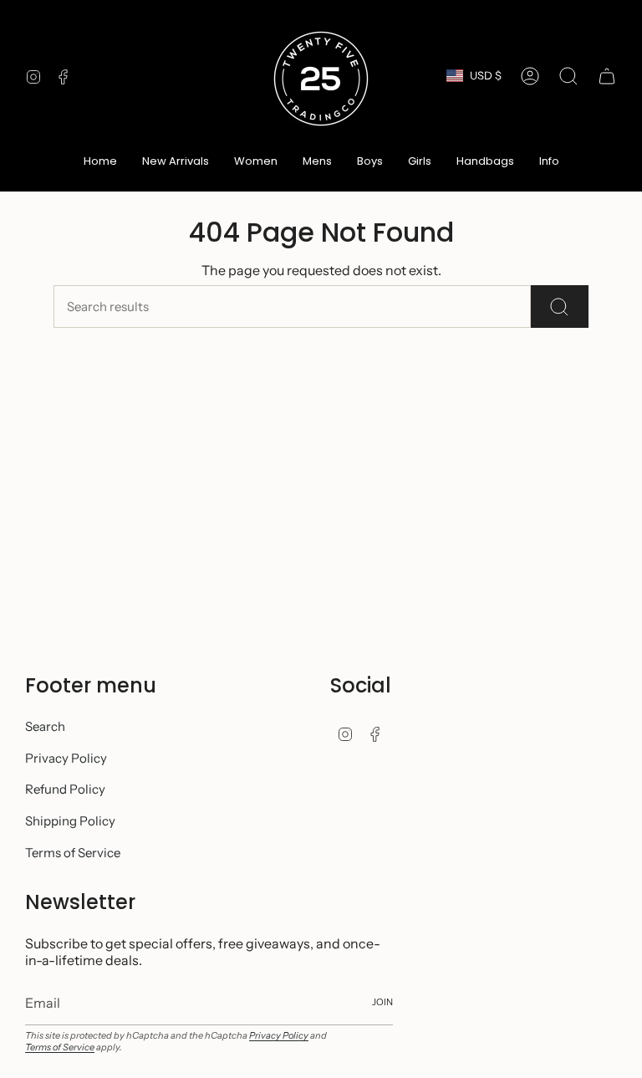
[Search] (559, 306)
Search (45, 726)
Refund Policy (65, 789)
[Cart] (607, 76)
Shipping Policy (70, 821)
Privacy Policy (66, 758)
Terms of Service (72, 853)
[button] (256, 162)
